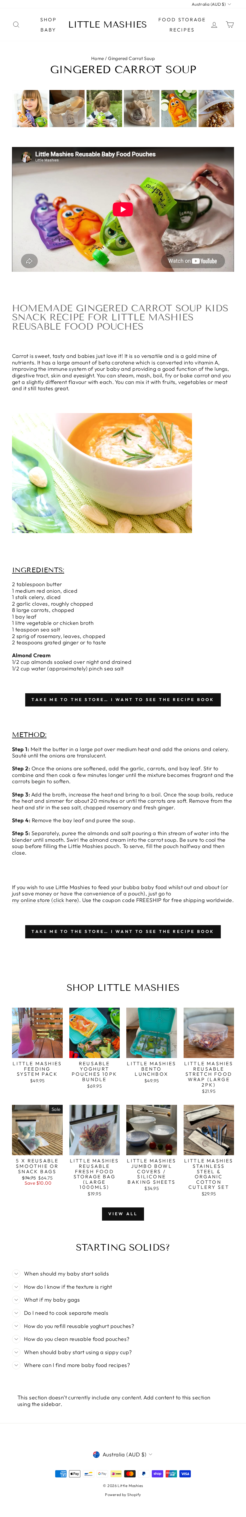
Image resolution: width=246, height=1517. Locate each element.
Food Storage (182, 19)
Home (97, 58)
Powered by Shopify (123, 1494)
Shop (48, 19)
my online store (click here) (45, 900)
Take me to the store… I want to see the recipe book (123, 699)
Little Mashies (107, 24)
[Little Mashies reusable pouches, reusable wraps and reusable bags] (123, 125)
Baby (48, 30)
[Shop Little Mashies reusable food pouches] (102, 531)
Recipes (182, 30)
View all (123, 1213)
